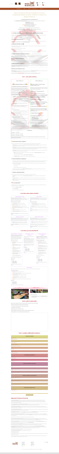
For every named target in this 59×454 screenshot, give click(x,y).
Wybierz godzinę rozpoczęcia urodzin (15, 341)
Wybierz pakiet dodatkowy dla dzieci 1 (15, 365)
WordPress (41, 449)
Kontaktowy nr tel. (13, 356)
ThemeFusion (31, 449)
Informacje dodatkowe (13, 389)
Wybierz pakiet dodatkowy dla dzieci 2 (15, 368)
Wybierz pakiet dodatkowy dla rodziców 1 (15, 377)
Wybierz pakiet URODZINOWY (14, 344)
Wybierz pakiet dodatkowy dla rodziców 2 (15, 380)
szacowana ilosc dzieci (13, 351)
